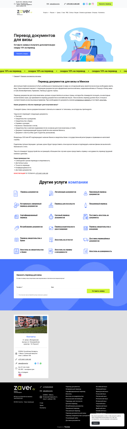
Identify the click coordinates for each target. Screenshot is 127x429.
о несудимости (61, 252)
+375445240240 (48, 387)
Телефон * (19, 287)
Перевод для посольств (65, 204)
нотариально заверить (83, 100)
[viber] (87, 4)
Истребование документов (31, 227)
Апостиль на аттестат (64, 240)
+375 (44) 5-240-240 (72, 4)
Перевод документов (29, 192)
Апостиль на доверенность (100, 251)
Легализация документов (65, 192)
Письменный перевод (98, 204)
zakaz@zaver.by (23, 363)
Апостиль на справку (63, 250)
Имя (52, 287)
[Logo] (24, 12)
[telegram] (84, 4)
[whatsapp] (90, 4)
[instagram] (93, 4)
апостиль (103, 100)
